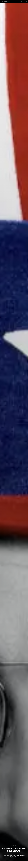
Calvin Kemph (21, 855)
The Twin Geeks (5, 1)
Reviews (14, 845)
